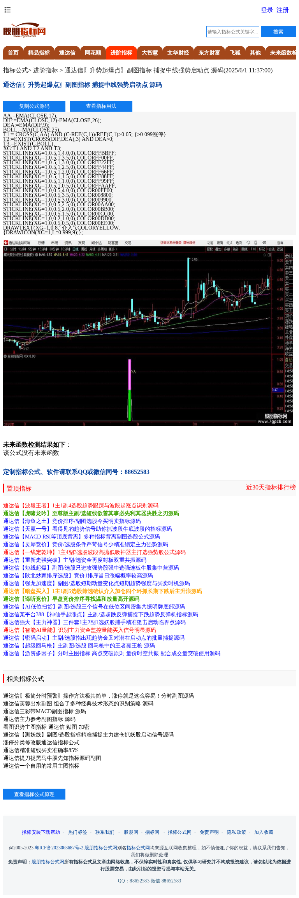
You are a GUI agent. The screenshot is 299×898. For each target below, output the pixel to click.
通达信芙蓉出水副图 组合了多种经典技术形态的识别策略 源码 (78, 704)
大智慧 (150, 53)
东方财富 (209, 53)
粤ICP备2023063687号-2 (59, 848)
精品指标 (39, 53)
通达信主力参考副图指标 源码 (39, 719)
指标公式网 (180, 832)
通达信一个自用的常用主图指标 (41, 766)
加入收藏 (263, 832)
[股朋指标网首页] (24, 36)
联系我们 (104, 832)
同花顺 (93, 53)
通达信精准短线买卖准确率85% (41, 750)
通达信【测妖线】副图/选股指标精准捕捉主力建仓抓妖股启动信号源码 (88, 735)
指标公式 (15, 70)
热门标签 (77, 832)
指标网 (152, 832)
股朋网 (131, 832)
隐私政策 (236, 832)
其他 (255, 53)
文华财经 (178, 53)
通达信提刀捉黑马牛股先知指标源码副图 (52, 758)
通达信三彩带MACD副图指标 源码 (44, 711)
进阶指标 (121, 53)
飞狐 (235, 53)
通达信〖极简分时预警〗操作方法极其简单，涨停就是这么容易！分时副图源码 (98, 696)
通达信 (67, 53)
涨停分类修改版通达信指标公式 (41, 742)
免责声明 (209, 832)
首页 (13, 53)
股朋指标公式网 (100, 848)
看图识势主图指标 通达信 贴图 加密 (46, 727)
